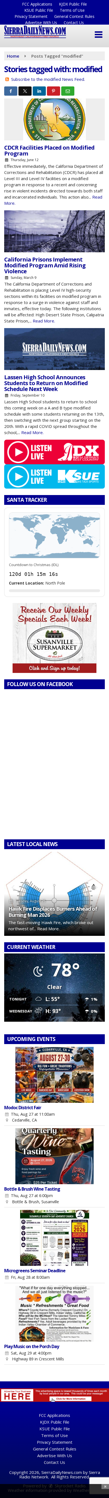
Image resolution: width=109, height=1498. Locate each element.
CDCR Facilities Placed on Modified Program (49, 150)
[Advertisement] (54, 638)
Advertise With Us (41, 22)
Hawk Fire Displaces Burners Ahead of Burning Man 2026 (52, 911)
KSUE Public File (38, 10)
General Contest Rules (74, 16)
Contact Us (74, 22)
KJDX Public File (73, 4)
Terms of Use (72, 10)
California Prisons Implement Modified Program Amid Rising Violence (45, 265)
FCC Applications (37, 4)
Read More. (44, 321)
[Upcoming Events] (54, 1075)
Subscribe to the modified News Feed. (48, 79)
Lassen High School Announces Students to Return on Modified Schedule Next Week (46, 383)
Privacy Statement (31, 16)
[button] (98, 34)
